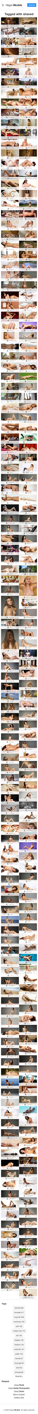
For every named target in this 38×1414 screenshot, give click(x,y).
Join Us (32, 5)
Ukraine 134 (19, 1344)
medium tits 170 (19, 1331)
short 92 (19, 1367)
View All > (19, 1376)
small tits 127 (19, 1349)
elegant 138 (19, 1340)
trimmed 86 (19, 1372)
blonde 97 (19, 1358)
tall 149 (19, 1335)
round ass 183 (19, 1321)
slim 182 (19, 1326)
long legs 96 (19, 1363)
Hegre (14, 5)
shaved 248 (19, 1308)
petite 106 (19, 1354)
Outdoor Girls (19, 1397)
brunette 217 (19, 1312)
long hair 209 (19, 1317)
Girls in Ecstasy (19, 1394)
